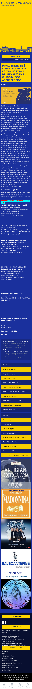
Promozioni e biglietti (10, 378)
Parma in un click (8, 451)
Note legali (5, 645)
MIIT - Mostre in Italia (10, 396)
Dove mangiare (8, 420)
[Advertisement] (16, 27)
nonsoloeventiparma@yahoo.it (10, 634)
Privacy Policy (13, 645)
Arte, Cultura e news (9, 374)
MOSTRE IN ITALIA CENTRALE (13, 387)
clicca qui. (27, 197)
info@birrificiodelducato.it (9, 275)
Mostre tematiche (9, 409)
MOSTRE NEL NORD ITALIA (12, 383)
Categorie (12, 687)
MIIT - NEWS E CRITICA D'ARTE (13, 401)
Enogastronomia (8, 433)
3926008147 (11, 641)
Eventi (5, 365)
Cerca (28, 687)
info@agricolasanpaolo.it (14, 252)
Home (4, 687)
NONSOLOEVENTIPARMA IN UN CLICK (15, 455)
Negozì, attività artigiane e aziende (14, 437)
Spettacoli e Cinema (9, 369)
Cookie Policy (22, 645)
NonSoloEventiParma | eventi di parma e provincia (16, 5)
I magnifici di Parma (9, 446)
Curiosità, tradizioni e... (10, 442)
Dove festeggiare (8, 428)
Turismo (5, 415)
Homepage (5, 651)
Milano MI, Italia (6, 327)
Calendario (19, 687)
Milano (3, 84)
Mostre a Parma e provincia (12, 405)
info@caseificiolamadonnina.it (11, 213)
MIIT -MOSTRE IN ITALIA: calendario (14, 392)
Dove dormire (7, 424)
